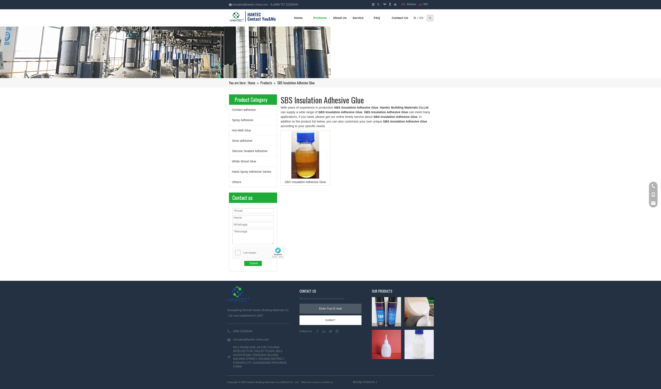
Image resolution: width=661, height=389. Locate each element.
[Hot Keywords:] (430, 18)
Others (236, 182)
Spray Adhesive (242, 120)
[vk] (384, 4)
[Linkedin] (373, 4)
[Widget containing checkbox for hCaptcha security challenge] (259, 252)
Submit (253, 263)
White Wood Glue (244, 161)
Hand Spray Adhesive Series (251, 171)
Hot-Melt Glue (241, 130)
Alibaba (411, 4)
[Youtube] (337, 331)
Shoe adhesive (242, 140)
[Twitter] (379, 4)
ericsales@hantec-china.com (250, 4)
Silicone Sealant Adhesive (249, 151)
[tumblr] (390, 4)
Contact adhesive (244, 109)
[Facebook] (395, 4)
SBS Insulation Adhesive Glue (305, 182)
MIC (425, 4)
